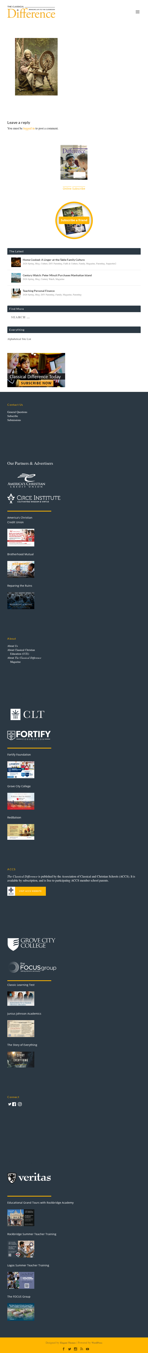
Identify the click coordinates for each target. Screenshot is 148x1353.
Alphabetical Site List (19, 339)
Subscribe (12, 416)
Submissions (14, 420)
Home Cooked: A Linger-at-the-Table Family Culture (54, 259)
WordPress (97, 1342)
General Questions (17, 412)
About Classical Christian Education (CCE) (21, 652)
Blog (37, 263)
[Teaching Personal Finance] (16, 293)
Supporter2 (111, 263)
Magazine (90, 263)
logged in (29, 128)
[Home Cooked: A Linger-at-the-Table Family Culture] (16, 262)
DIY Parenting (55, 263)
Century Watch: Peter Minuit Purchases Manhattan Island (57, 275)
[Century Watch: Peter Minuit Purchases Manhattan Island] (16, 278)
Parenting (100, 263)
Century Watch (47, 278)
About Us (12, 646)
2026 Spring (28, 263)
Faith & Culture (70, 263)
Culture (44, 263)
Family (82, 263)
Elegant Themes (68, 1342)
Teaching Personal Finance (39, 290)
